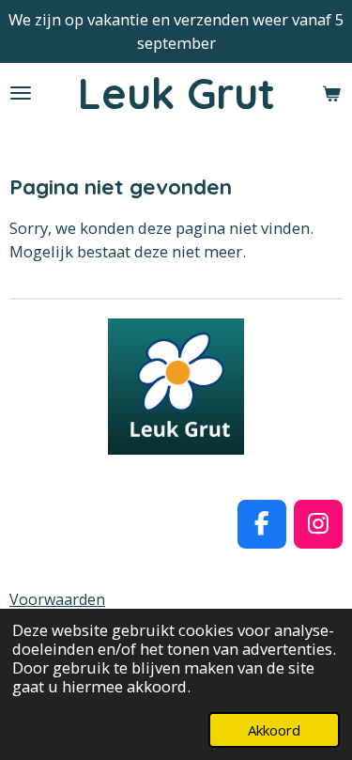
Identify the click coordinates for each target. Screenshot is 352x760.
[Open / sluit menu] (20, 93)
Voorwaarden (57, 599)
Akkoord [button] (274, 730)
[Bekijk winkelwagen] (331, 93)
